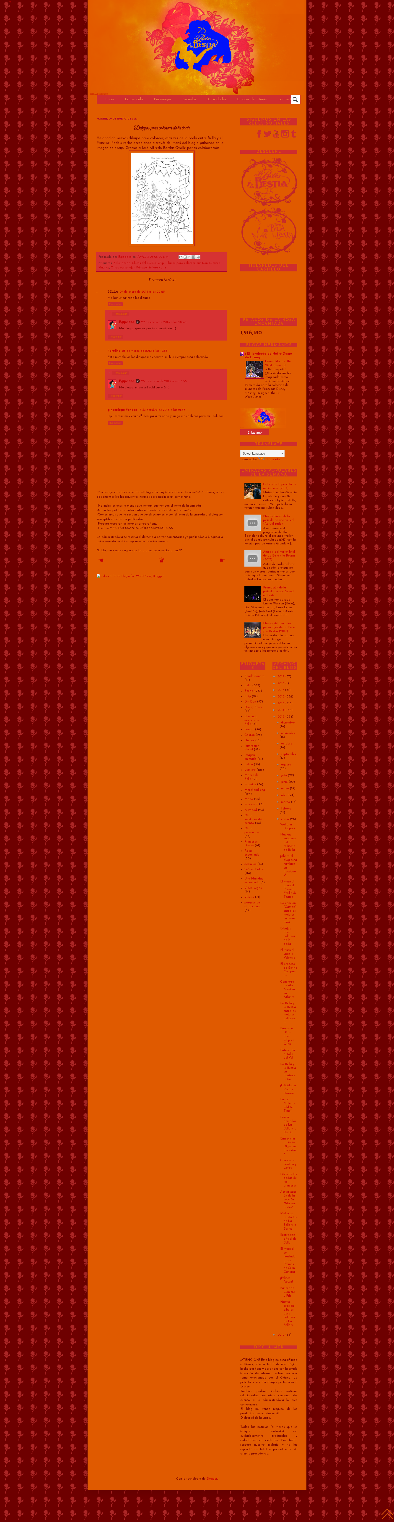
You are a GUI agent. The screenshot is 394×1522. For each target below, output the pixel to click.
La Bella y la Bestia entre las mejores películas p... (288, 1013)
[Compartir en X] (189, 257)
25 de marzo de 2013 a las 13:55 (164, 381)
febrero (286, 808)
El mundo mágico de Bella (251, 720)
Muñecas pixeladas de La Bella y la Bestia (288, 1221)
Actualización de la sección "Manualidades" (288, 1199)
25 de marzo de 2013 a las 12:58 (145, 351)
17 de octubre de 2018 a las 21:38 (162, 410)
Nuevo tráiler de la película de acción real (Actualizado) (278, 520)
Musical (249, 804)
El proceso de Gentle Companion (288, 969)
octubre (286, 743)
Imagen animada (250, 757)
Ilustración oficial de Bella (288, 1238)
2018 (281, 683)
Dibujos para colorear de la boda (287, 936)
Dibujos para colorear (180, 263)
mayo (285, 788)
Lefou (248, 764)
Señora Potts (157, 267)
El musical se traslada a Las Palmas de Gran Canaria (288, 1260)
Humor (249, 740)
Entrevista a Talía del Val (287, 1054)
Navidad (250, 810)
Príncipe (141, 267)
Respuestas (120, 313)
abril (284, 795)
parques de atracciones (252, 904)
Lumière (214, 263)
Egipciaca (125, 257)
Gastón (249, 735)
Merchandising (254, 790)
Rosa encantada (251, 852)
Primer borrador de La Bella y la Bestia (288, 1125)
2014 (281, 710)
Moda (248, 799)
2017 (281, 690)
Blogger (211, 1478)
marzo (286, 802)
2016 (281, 696)
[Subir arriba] (387, 1515)
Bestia (126, 263)
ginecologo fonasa (122, 410)
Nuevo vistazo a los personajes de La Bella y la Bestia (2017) (279, 627)
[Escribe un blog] (185, 257)
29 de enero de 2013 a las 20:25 (142, 292)
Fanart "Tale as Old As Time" (287, 1105)
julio (284, 775)
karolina (114, 351)
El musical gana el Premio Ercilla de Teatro (288, 889)
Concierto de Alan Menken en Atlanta (287, 989)
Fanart (249, 729)
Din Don (202, 263)
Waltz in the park (288, 826)
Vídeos (249, 897)
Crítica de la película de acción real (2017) (279, 486)
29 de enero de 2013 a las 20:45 (164, 322)
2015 (281, 703)
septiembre (289, 754)
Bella (117, 263)
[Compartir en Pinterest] (198, 257)
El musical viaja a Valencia (287, 954)
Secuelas (250, 864)
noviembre (288, 733)
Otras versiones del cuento (253, 819)
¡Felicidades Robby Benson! (288, 1089)
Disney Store (253, 707)
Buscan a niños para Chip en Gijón (287, 1036)
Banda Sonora (254, 676)
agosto (286, 764)
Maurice (103, 267)
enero (285, 819)
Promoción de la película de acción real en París (278, 591)
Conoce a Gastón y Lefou (288, 1164)
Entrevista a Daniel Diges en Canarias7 (288, 1146)
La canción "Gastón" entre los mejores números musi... (288, 912)
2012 (281, 1335)
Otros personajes (123, 267)
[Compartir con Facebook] (194, 257)
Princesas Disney (251, 843)
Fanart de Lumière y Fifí (287, 1292)
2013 (281, 716)
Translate (273, 459)
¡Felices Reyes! (286, 1280)
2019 (281, 676)
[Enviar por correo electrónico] (181, 257)
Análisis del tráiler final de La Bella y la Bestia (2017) (279, 555)
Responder (115, 304)
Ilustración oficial (251, 748)
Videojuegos (253, 888)
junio (285, 782)
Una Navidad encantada (254, 880)
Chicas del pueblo (144, 263)
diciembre (288, 722)
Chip (161, 263)
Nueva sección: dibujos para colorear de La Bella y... (287, 1313)
